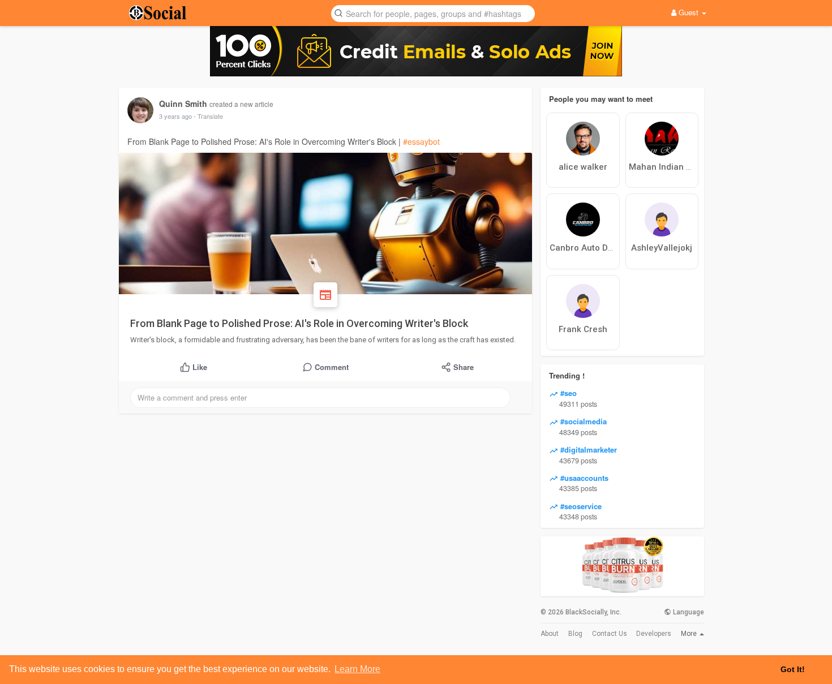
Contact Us (609, 633)
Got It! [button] (792, 669)
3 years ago (175, 116)
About (550, 633)
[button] (433, 12)
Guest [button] (688, 12)
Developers (653, 633)
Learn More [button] (357, 669)
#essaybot (421, 141)
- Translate (208, 116)
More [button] (689, 634)
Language (687, 612)
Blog (575, 633)
